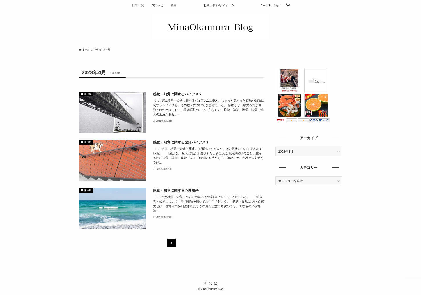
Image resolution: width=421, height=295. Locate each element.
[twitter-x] (210, 283)
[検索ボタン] (288, 5)
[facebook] (205, 283)
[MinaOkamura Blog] (210, 27)
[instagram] (216, 283)
